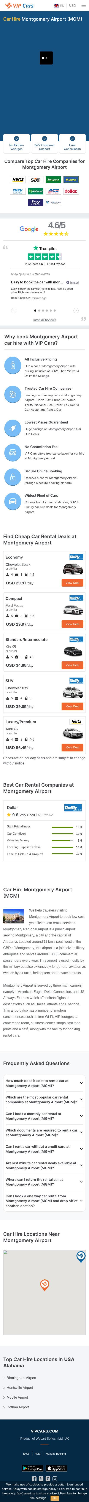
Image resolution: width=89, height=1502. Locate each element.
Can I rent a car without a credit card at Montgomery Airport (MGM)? (38, 1148)
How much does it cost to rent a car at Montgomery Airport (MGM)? (37, 1083)
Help (37, 1453)
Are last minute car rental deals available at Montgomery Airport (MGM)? (41, 1165)
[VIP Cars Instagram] (54, 1479)
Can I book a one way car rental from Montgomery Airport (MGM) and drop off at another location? (42, 1201)
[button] (44, 1286)
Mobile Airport (17, 1397)
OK (54, 1498)
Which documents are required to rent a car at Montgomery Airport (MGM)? (41, 1132)
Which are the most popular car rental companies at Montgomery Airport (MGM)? (41, 1099)
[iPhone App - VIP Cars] (56, 1468)
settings (41, 1498)
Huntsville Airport (20, 1388)
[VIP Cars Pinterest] (48, 1479)
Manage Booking (56, 1453)
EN (61, 6)
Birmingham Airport (21, 1378)
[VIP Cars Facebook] (34, 1479)
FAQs (26, 1453)
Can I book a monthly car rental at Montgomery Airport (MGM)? (33, 1116)
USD (72, 5)
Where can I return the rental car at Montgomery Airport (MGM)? (34, 1181)
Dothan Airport (18, 1407)
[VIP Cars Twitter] (41, 1479)
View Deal (72, 582)
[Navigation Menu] (83, 5)
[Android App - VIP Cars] (32, 1468)
